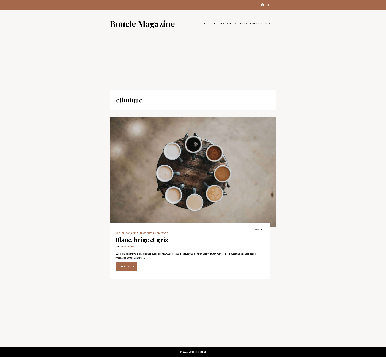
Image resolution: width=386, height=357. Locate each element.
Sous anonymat (127, 246)
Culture (242, 23)
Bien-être (230, 23)
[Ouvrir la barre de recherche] (273, 23)
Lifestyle (218, 23)
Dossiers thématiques (259, 23)
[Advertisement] (193, 57)
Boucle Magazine (142, 23)
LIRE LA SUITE (126, 266)
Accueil (207, 23)
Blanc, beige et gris (141, 240)
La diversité (160, 233)
